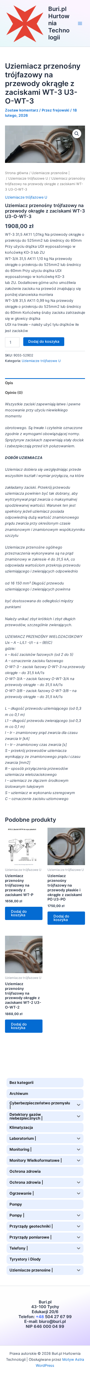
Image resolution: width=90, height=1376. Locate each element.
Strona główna (16, 173)
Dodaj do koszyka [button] (19, 913)
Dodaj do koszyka (43, 341)
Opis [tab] (9, 383)
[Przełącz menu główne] (80, 23)
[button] (76, 133)
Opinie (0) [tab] (14, 392)
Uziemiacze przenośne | (51, 173)
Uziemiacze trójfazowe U (28, 178)
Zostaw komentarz (21, 110)
